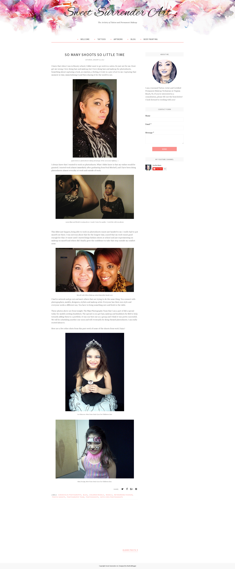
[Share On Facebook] (127, 489)
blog (85, 495)
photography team (75, 497)
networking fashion (123, 495)
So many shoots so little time (95, 54)
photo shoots (58, 497)
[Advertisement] (94, 524)
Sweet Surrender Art (117, 12)
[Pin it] (136, 489)
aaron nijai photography (70, 495)
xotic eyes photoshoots (111, 497)
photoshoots (92, 497)
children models (96, 495)
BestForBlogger (131, 566)
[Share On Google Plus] (131, 489)
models (109, 495)
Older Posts (129, 550)
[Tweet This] (122, 489)
